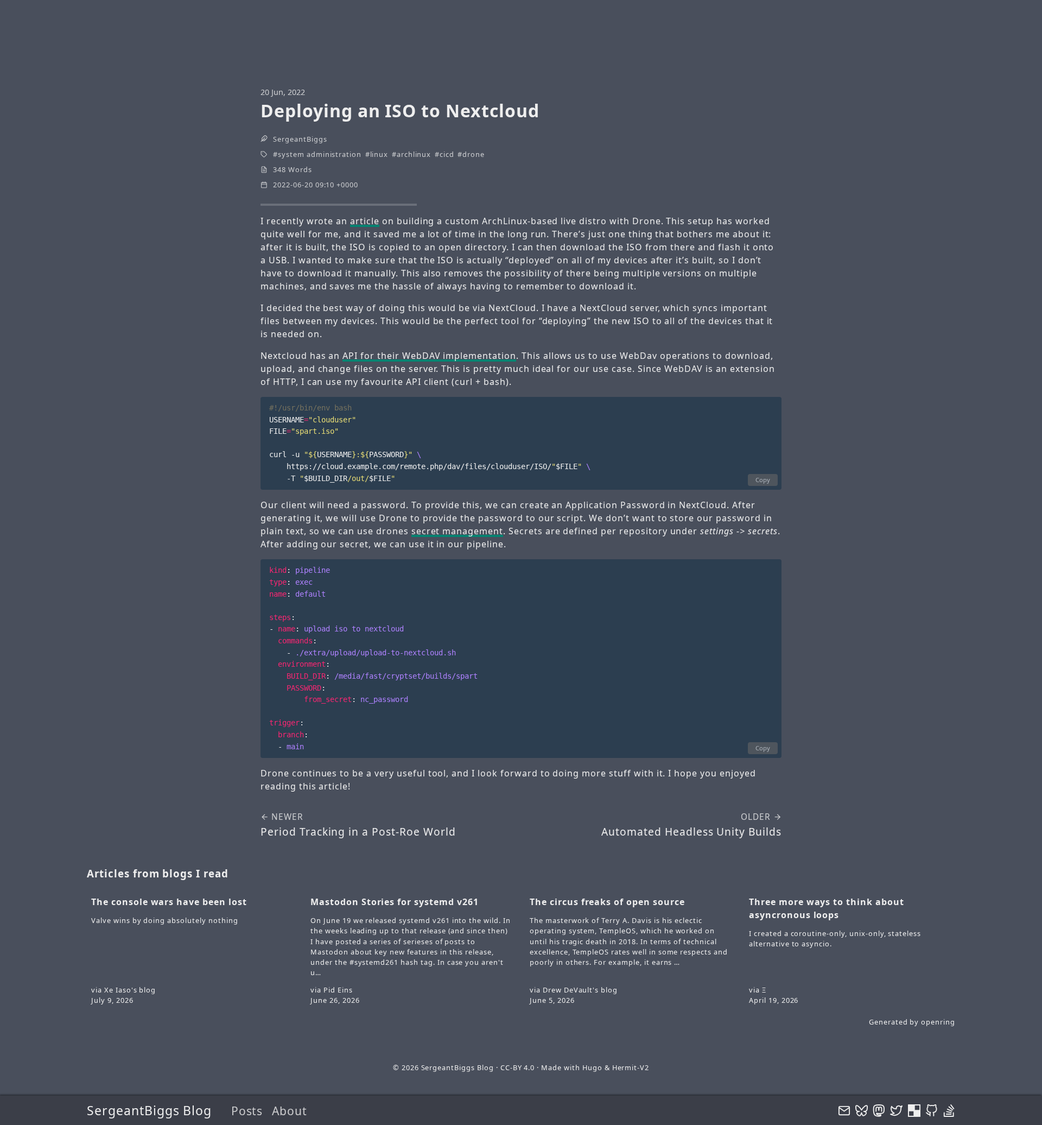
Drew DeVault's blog (580, 990)
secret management (457, 531)
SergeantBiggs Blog (149, 1110)
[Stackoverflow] (949, 1110)
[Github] (931, 1110)
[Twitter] (896, 1110)
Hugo (592, 1067)
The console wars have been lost (169, 902)
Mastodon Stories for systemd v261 (394, 902)
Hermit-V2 (631, 1067)
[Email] (844, 1110)
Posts (247, 1110)
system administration (319, 154)
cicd (447, 154)
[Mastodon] (879, 1110)
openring (938, 1022)
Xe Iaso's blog (130, 990)
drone (473, 154)
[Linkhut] (914, 1110)
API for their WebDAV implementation (429, 356)
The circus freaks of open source (607, 902)
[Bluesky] (861, 1110)
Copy (762, 480)
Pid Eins (338, 990)
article (364, 221)
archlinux (414, 154)
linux (379, 154)
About (289, 1110)
